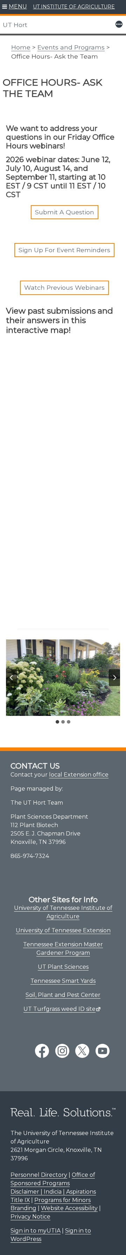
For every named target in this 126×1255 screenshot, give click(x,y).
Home (20, 47)
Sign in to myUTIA (35, 1230)
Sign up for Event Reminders (64, 250)
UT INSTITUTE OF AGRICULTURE (74, 7)
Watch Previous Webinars (64, 287)
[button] (14, 7)
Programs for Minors (62, 1200)
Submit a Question (64, 212)
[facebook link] (42, 1051)
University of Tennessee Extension (63, 930)
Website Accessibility (69, 1208)
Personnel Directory (38, 1175)
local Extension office (78, 774)
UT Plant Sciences (63, 967)
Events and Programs (71, 47)
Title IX (20, 1200)
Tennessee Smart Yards (63, 981)
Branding (23, 1208)
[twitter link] (82, 1051)
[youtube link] (103, 1051)
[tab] (57, 722)
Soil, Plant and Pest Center (63, 995)
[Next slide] (114, 677)
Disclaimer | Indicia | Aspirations (53, 1191)
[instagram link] (62, 1051)
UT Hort (15, 24)
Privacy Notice (30, 1216)
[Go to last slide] (11, 677)
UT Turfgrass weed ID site (59, 1009)
